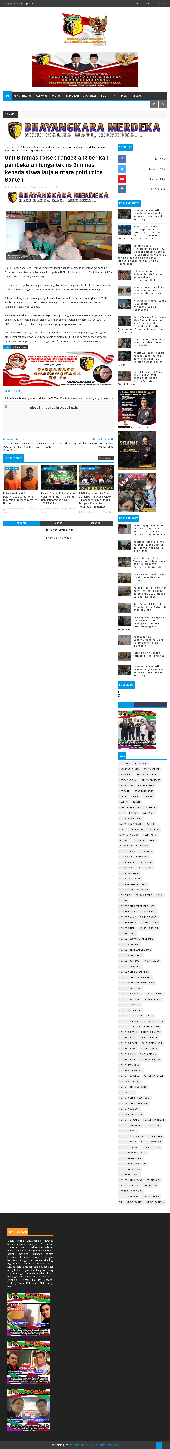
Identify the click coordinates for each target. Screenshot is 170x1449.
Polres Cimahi (127, 928)
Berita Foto (126, 774)
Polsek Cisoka (148, 1054)
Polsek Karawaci (153, 1076)
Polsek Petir (153, 1125)
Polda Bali (142, 857)
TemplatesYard (76, 1445)
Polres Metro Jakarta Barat (135, 977)
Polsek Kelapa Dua (130, 1081)
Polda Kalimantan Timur (133, 884)
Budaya (123, 796)
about (147, 3)
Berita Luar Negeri (147, 774)
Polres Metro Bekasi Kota (134, 972)
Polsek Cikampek (151, 1032)
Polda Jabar (146, 862)
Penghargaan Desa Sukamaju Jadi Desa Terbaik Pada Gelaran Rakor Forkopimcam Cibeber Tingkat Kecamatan (139, 232)
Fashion (124, 802)
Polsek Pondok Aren (131, 1136)
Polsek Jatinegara (150, 1059)
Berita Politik (146, 785)
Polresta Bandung (130, 1005)
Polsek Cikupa (127, 1037)
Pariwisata (142, 846)
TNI (114, 95)
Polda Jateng (144, 868)
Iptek (122, 813)
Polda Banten (127, 862)
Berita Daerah (152, 769)
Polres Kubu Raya (129, 961)
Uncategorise (135, 1202)
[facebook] (21, 3)
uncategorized (155, 1202)
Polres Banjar (127, 917)
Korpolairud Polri (130, 824)
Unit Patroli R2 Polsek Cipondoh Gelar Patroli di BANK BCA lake (149, 607)
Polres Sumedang (129, 999)
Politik (123, 900)
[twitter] (26, 3)
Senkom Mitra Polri (130, 1191)
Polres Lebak (151, 961)
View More (107, 457)
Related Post (14, 458)
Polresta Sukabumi (130, 1010)
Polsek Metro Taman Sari (134, 1103)
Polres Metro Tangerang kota (136, 983)
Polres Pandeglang (130, 988)
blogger (22, 523)
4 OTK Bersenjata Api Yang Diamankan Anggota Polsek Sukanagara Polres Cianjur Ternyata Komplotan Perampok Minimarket (95, 500)
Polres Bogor (148, 917)
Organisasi (90, 95)
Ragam (124, 95)
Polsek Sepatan (128, 1147)
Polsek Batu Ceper (153, 1021)
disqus (58, 523)
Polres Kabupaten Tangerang (136, 939)
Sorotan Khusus (128, 1196)
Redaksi (138, 95)
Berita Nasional (128, 780)
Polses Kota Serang (131, 1180)
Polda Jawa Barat (129, 873)
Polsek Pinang (127, 1131)
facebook (94, 523)
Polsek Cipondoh (152, 1043)
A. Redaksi (125, 763)
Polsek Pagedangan (130, 1114)
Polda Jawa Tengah (130, 879)
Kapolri (133, 813)
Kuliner (149, 824)
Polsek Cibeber (128, 1032)
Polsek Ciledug (149, 1037)
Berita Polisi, (53, 187)
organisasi (125, 846)
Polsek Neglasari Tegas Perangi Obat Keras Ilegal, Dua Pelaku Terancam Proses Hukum (20, 498)
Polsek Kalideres (129, 1076)
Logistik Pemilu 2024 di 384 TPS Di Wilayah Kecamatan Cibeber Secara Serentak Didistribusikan (141, 378)
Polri (104, 95)
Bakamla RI (141, 763)
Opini (152, 840)
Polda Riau (125, 895)
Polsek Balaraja (128, 1021)
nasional (124, 840)
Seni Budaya (150, 1185)
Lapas (122, 829)
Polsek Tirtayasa (129, 1174)
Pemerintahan (23, 95)
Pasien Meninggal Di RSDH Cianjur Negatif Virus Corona (149, 577)
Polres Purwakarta (130, 994)
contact (160, 3)
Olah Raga (139, 840)
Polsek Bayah (152, 1027)
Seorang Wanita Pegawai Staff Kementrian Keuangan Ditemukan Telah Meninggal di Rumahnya (141, 623)
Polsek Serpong (151, 1147)
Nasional (41, 95)
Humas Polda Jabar (130, 807)
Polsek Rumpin (128, 1142)
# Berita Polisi (19, 346)
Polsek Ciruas (149, 1048)
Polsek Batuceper (129, 1027)
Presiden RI (153, 1180)
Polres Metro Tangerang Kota (136, 906)
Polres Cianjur (149, 922)
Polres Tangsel (153, 999)
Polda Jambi (126, 868)
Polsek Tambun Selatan (132, 1153)
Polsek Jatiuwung (129, 1065)
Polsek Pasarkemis (130, 1125)
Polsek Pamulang (129, 1120)
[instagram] (32, 3)
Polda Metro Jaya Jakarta (134, 889)
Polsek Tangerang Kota (133, 1164)
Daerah (56, 95)
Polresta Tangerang (131, 1016)
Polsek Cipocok (128, 1043)
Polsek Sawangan (151, 1142)
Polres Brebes (127, 922)
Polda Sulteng (144, 895)
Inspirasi (150, 807)
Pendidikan (72, 95)
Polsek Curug (127, 1059)
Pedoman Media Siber (107, 1445)
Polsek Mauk (126, 1092)
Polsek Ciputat (128, 1048)
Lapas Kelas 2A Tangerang (145, 829)
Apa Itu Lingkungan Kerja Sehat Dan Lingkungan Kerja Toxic (149, 342)
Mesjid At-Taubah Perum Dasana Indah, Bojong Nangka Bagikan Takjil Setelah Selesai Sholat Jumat (141, 359)
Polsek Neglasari (129, 1109)
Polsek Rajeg (155, 1136)
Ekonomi (149, 796)
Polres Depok (127, 933)
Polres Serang (154, 994)
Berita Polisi (20, 146)
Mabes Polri (150, 835)
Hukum (136, 802)
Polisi (159, 895)
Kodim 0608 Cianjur (130, 818)
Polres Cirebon (149, 928)
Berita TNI (125, 791)
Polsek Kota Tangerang (133, 1087)
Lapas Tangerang (129, 835)
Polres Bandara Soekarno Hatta (138, 911)
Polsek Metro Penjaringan (134, 1098)
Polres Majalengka (130, 966)
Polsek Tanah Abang (130, 1158)
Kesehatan (148, 813)
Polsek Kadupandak (130, 1070)
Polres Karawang (129, 944)
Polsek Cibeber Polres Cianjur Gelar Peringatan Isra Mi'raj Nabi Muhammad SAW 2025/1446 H (58, 498)
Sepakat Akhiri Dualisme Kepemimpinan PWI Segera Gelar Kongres (149, 290)
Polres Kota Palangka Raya (135, 950)
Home (136, 3)
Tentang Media (151, 1196)
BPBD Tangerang (144, 791)
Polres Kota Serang (131, 955)
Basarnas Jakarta (129, 769)
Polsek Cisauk (127, 1054)
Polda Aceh (125, 857)
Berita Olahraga (151, 780)
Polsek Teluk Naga (130, 1169)
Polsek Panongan (153, 1120)
